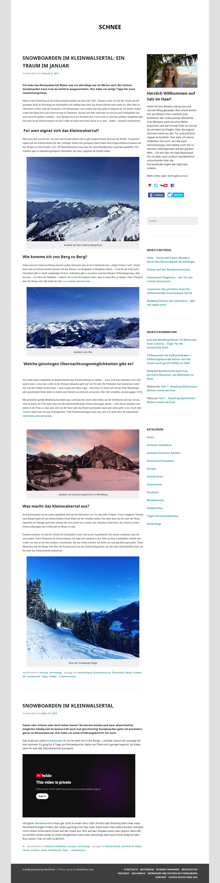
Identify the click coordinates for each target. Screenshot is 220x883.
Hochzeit (153, 492)
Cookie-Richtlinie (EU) (182, 877)
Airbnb (27, 411)
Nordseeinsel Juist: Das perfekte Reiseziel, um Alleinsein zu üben (170, 374)
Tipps (44, 676)
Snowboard (33, 676)
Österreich (118, 672)
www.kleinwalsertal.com (76, 281)
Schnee (137, 672)
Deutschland (84, 672)
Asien (150, 437)
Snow (44, 850)
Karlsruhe (56, 740)
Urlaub (53, 676)
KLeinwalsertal (102, 672)
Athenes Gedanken (55, 846)
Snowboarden (44, 823)
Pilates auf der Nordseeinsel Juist (168, 269)
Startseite (131, 869)
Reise (129, 672)
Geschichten (155, 476)
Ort (96, 514)
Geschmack (154, 484)
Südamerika (155, 508)
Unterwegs (55, 672)
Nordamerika (155, 500)
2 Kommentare (67, 676)
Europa (44, 672)
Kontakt (161, 877)
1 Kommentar (78, 850)
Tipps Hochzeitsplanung (162, 516)
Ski (24, 676)
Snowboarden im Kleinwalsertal (68, 705)
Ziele (65, 850)
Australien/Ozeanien (160, 461)
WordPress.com (85, 869)
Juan (150, 340)
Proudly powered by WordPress (39, 869)
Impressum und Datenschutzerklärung (172, 873)
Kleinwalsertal (36, 415)
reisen (26, 850)
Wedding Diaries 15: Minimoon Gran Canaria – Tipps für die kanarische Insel (171, 343)
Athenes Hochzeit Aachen (163, 453)
